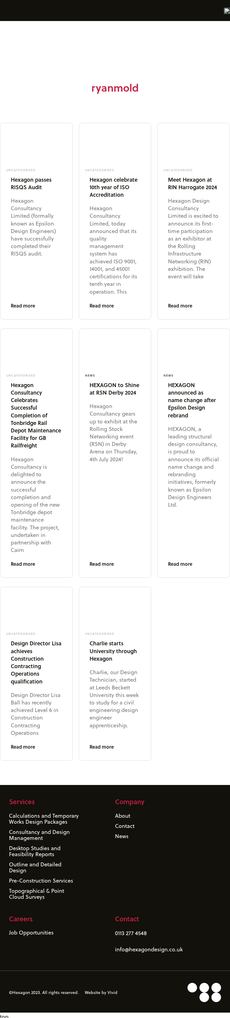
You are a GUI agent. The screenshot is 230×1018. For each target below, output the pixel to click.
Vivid (112, 992)
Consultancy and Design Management (39, 835)
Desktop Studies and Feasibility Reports (34, 851)
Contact (124, 826)
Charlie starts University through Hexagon (113, 650)
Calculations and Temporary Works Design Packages (44, 819)
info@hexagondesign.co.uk (149, 949)
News (90, 375)
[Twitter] (204, 997)
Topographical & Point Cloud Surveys (36, 894)
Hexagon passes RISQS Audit (31, 183)
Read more (23, 305)
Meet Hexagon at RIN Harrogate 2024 (192, 183)
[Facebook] (216, 997)
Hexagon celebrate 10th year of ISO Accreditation (113, 187)
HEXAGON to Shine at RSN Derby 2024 (114, 388)
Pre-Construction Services (41, 880)
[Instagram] (204, 987)
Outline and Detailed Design (35, 867)
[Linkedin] (192, 987)
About (122, 816)
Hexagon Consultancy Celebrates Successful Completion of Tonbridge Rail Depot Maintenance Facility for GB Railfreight (36, 415)
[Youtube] (216, 987)
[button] (4, 10)
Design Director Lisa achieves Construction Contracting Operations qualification (36, 662)
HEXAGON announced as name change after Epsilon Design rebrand (192, 400)
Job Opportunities (31, 932)
